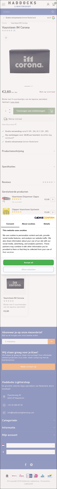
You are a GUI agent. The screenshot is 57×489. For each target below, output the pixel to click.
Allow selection (29, 269)
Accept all (28, 262)
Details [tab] (47, 224)
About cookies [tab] (28, 224)
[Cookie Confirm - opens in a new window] (44, 217)
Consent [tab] (10, 224)
